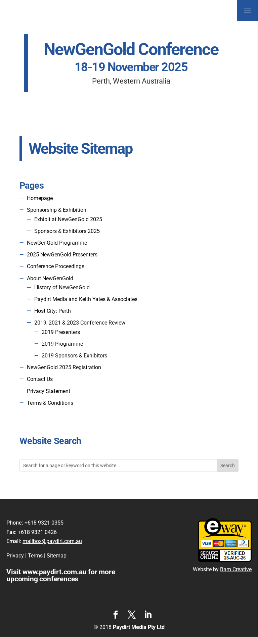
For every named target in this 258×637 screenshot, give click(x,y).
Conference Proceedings (55, 266)
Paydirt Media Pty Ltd (139, 627)
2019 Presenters (61, 332)
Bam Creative (236, 569)
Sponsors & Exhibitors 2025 (67, 231)
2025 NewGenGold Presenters (62, 254)
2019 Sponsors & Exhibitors (74, 355)
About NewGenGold (50, 278)
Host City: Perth (52, 311)
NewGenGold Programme (57, 243)
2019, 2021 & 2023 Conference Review (79, 323)
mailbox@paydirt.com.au (52, 541)
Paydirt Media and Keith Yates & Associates (85, 299)
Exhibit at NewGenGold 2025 (68, 219)
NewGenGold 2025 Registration (64, 367)
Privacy (15, 555)
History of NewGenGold (62, 287)
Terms (35, 555)
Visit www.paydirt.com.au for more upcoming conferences (60, 575)
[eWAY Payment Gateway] (225, 560)
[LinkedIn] (148, 615)
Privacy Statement (48, 391)
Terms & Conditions (50, 403)
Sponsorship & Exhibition (56, 210)
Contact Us (40, 379)
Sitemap (57, 555)
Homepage (40, 198)
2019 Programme (62, 344)
